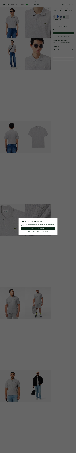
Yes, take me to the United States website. (38, 228)
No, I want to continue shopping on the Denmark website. (38, 231)
